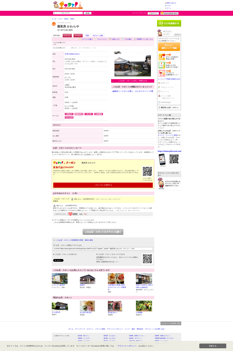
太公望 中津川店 (86, 312)
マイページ (165, 92)
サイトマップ (80, 329)
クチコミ (67, 35)
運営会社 (140, 329)
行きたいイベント (167, 87)
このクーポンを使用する (103, 185)
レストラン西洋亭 (58, 285)
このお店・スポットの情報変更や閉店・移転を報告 (74, 240)
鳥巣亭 (82, 285)
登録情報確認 (166, 102)
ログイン (153, 13)
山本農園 (139, 312)
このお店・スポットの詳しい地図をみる (132, 81)
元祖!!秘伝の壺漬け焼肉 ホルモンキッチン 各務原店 (117, 287)
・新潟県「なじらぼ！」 (109, 338)
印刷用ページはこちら (145, 39)
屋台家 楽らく (113, 312)
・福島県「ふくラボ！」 (84, 338)
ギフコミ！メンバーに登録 (167, 135)
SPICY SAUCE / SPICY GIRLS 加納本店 (144, 286)
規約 (133, 329)
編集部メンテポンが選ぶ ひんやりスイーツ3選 (132, 91)
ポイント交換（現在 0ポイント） (168, 97)
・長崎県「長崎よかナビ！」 (162, 335)
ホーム (169, 8)
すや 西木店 (56, 312)
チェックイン (102, 39)
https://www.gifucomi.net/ (169, 151)
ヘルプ (169, 5)
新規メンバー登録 (169, 13)
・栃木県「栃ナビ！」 (83, 335)
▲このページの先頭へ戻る (171, 323)
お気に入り (116, 39)
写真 (87, 35)
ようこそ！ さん (139, 13)
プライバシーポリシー (115, 329)
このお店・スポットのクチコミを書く (103, 232)
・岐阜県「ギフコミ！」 (135, 338)
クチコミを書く (87, 39)
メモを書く (128, 39)
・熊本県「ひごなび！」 (109, 335)
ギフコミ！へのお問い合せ (155, 329)
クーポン (78, 35)
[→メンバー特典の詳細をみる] (169, 79)
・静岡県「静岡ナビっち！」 (136, 335)
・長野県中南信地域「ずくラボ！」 (164, 338)
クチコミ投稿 (100, 329)
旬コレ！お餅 (98, 35)
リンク (127, 329)
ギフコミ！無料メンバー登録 (169, 46)
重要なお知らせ (171, 3)
